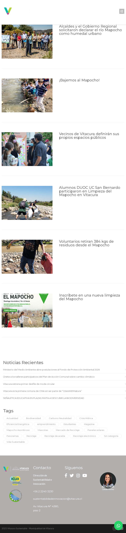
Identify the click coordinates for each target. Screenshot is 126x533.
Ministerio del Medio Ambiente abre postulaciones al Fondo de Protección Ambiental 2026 (51, 369)
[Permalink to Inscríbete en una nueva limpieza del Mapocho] (27, 311)
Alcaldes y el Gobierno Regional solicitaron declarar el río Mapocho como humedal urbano (90, 30)
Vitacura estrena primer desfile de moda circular (29, 384)
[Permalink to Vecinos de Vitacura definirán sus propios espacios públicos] (27, 149)
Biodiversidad (33, 418)
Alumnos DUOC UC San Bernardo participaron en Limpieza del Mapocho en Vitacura (89, 191)
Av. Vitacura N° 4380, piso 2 (46, 508)
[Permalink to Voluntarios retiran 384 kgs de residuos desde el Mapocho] (27, 257)
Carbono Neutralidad (60, 418)
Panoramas (13, 436)
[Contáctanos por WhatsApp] (118, 525)
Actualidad (12, 418)
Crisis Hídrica (86, 418)
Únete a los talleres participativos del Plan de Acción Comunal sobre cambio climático (49, 376)
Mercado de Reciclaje (68, 430)
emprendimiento (46, 424)
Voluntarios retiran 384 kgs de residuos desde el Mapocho (86, 243)
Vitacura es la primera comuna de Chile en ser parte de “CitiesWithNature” (42, 391)
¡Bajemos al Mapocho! (79, 80)
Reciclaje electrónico (84, 436)
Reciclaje (31, 436)
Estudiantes (70, 424)
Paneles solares (96, 430)
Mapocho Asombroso (18, 430)
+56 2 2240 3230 (43, 491)
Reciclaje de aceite (54, 436)
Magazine (89, 424)
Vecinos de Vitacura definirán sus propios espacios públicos (89, 136)
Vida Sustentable (16, 442)
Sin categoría (111, 436)
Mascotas (43, 430)
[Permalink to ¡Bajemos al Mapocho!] (27, 95)
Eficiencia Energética (18, 424)
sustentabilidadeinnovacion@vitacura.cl (46, 498)
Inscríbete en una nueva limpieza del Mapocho (89, 297)
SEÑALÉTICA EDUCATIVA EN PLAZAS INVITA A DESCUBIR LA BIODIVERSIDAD (43, 398)
